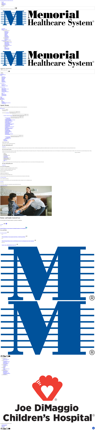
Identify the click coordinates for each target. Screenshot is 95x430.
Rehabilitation (3, 81)
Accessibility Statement (4, 424)
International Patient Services (5, 91)
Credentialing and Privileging (6, 373)
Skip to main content (2, 0)
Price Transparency (4, 95)
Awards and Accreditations (6, 361)
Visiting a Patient (4, 88)
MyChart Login (4, 4)
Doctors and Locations (4, 29)
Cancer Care (3, 76)
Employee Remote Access (6, 368)
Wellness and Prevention (6, 359)
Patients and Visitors (4, 40)
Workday (4, 369)
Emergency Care (4, 84)
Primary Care (3, 80)
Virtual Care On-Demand (5, 85)
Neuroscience (3, 78)
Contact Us (3, 426)
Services (1, 75)
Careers (3, 2)
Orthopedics (3, 79)
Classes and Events (4, 90)
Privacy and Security (4, 425)
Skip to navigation (7, 0)
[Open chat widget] (93, 428)
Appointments (3, 28)
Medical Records (4, 89)
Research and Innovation (6, 372)
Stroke (4, 160)
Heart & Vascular (4, 77)
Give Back (2, 98)
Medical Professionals (5, 370)
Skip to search (11, 0)
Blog (2, 93)
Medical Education (5, 371)
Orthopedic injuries (6, 157)
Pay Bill (1, 96)
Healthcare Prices (4, 3)
